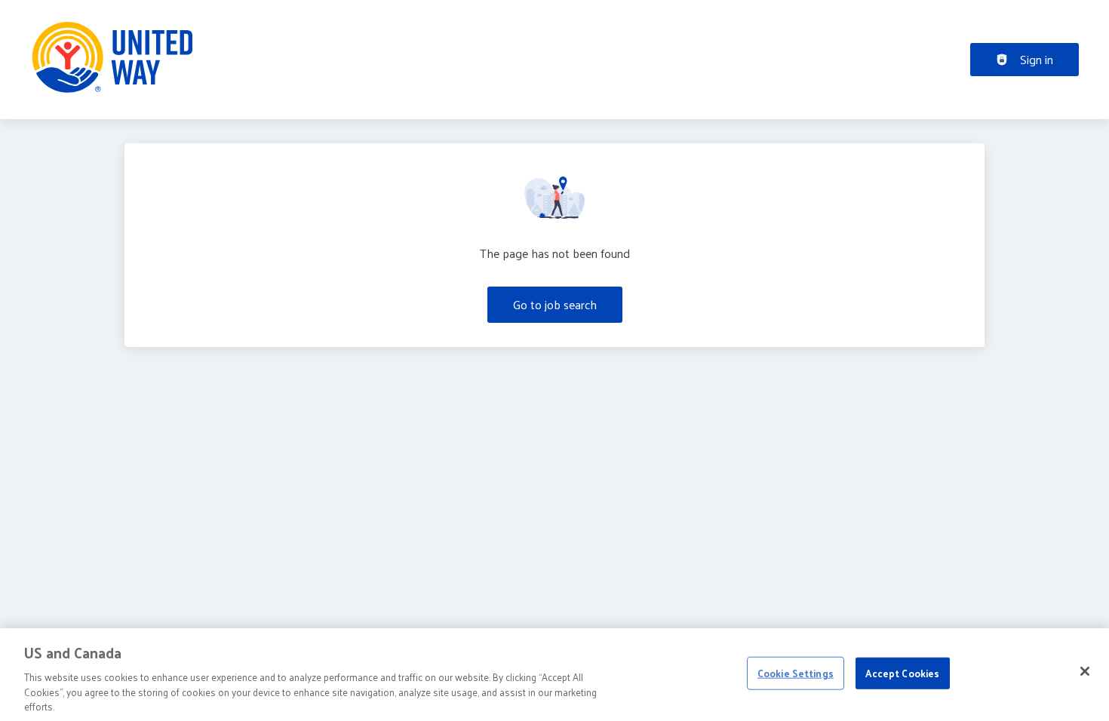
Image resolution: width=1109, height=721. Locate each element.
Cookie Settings (795, 673)
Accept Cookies (902, 673)
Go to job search (555, 304)
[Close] (1084, 671)
